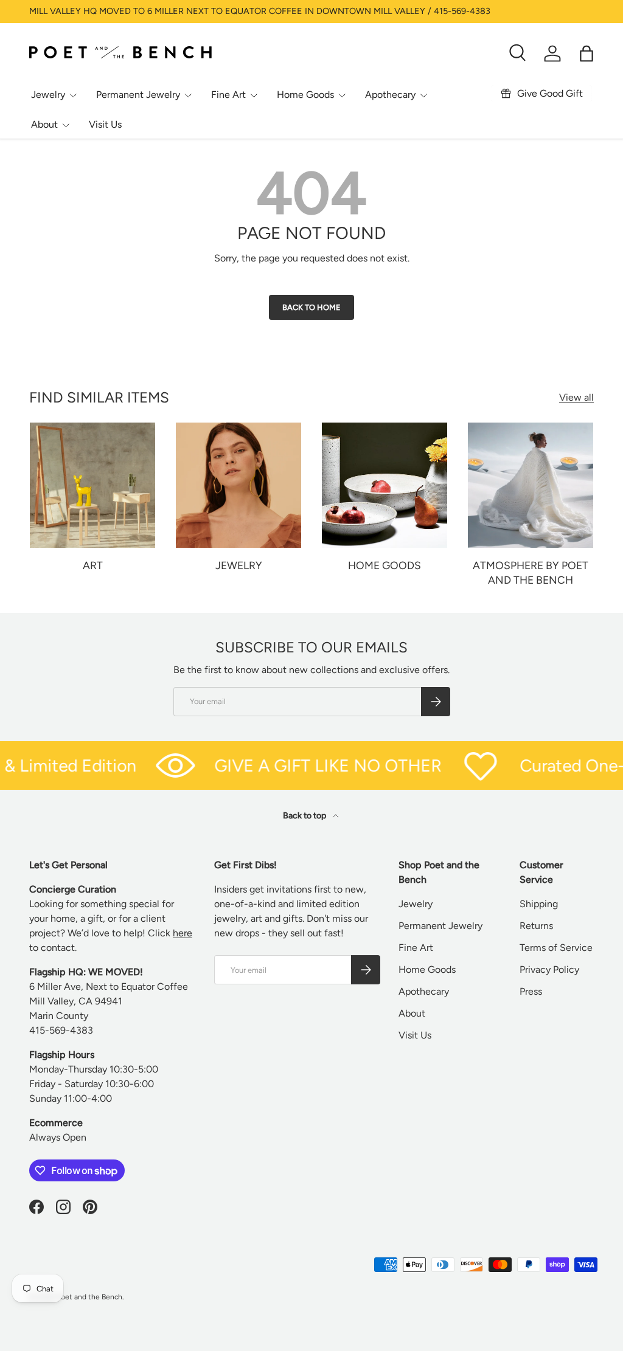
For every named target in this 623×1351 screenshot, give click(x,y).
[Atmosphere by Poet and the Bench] (530, 485)
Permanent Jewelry (440, 925)
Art (93, 565)
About (412, 1013)
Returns (536, 925)
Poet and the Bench (89, 1297)
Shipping (539, 904)
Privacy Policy (549, 969)
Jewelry (238, 565)
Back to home (311, 307)
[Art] (92, 485)
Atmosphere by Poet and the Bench (530, 573)
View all (576, 397)
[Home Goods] (384, 485)
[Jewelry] (238, 485)
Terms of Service (556, 947)
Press (531, 991)
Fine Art (416, 947)
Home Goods (384, 565)
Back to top (305, 815)
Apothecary (424, 991)
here (182, 933)
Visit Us (105, 124)
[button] (586, 53)
